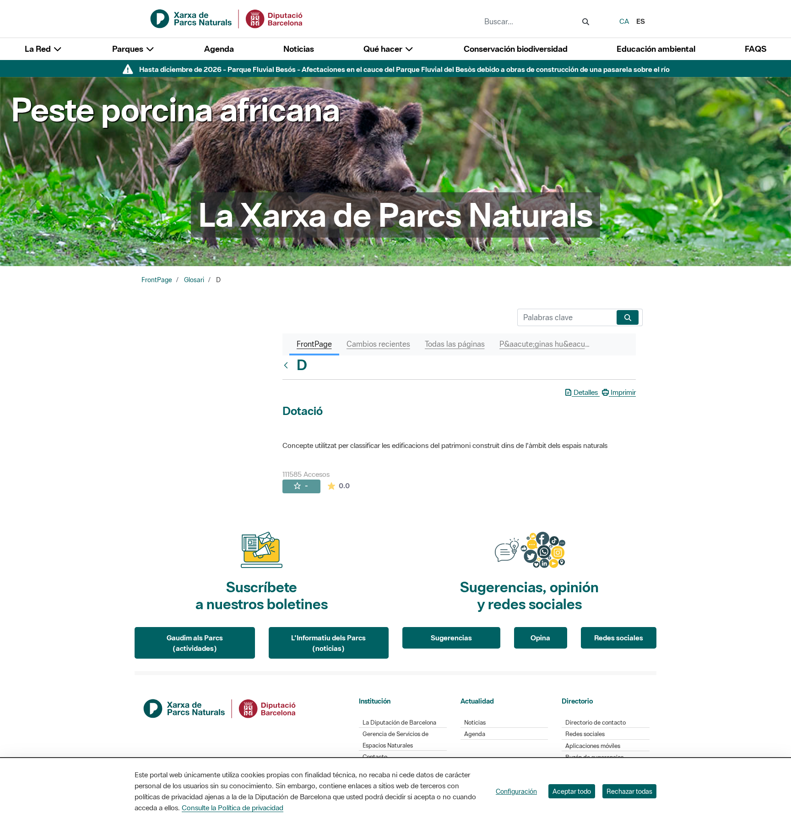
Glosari (194, 280)
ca (624, 21)
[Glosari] (287, 365)
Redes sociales (618, 637)
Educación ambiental (656, 49)
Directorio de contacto (595, 722)
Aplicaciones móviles (592, 746)
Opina (540, 637)
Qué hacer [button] (383, 49)
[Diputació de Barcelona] (220, 707)
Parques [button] (128, 49)
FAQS (755, 49)
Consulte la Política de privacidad (232, 807)
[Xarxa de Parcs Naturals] (227, 17)
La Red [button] (39, 49)
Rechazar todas (629, 791)
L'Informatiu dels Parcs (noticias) (328, 643)
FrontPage (156, 280)
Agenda (219, 49)
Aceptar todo (572, 791)
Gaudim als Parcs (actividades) (195, 643)
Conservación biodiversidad (516, 49)
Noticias (298, 49)
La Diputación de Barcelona (399, 722)
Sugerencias (451, 637)
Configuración (516, 791)
